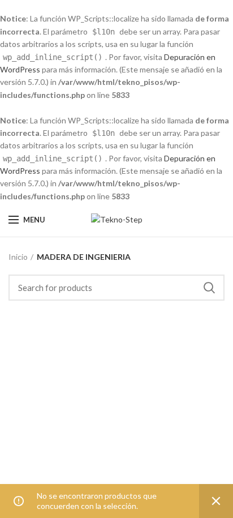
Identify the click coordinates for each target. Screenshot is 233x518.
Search (209, 288)
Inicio (18, 257)
